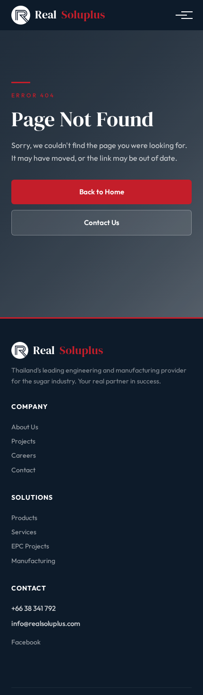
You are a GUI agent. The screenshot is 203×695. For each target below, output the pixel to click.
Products (24, 517)
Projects (23, 441)
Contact (23, 470)
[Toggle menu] (181, 15)
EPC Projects (30, 546)
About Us (24, 427)
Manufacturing (33, 560)
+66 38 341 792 (33, 608)
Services (23, 532)
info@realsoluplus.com (45, 623)
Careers (23, 455)
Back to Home (101, 191)
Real (70, 14)
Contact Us (101, 222)
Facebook (26, 642)
